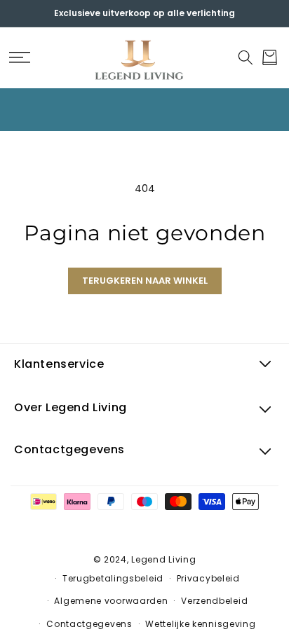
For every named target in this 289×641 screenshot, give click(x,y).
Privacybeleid (208, 578)
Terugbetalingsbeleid (112, 578)
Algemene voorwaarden (111, 601)
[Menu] (19, 57)
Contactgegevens (89, 624)
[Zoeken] (245, 57)
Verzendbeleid (214, 601)
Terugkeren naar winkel (145, 280)
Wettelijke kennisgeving (200, 624)
